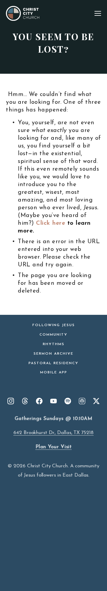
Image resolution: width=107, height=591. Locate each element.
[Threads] (25, 401)
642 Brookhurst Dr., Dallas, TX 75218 (53, 432)
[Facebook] (39, 401)
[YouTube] (53, 401)
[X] (96, 401)
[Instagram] (10, 401)
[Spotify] (67, 401)
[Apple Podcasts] (82, 401)
